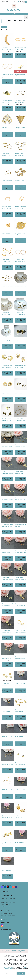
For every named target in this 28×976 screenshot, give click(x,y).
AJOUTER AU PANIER (7, 55)
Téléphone (4, 919)
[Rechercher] (26, 17)
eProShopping (6, 951)
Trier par (3, 29)
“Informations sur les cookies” (10, 967)
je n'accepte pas (7, 973)
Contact (14, 1)
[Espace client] (18, 2)
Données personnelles (5, 906)
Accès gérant (23, 951)
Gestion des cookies (5, 904)
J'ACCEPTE (21, 973)
